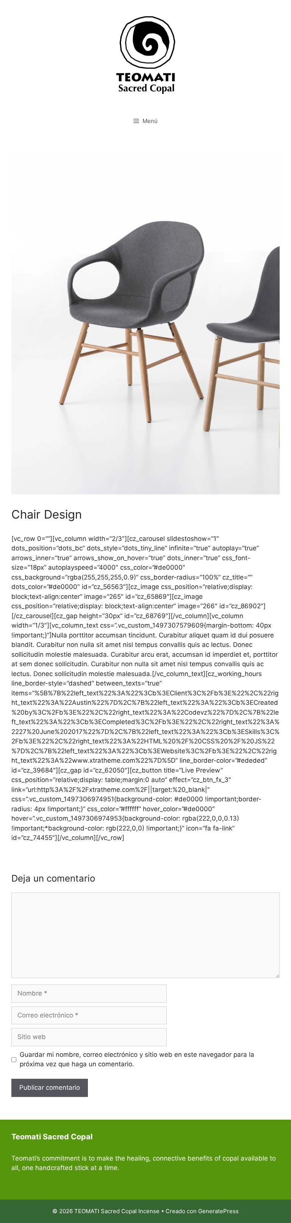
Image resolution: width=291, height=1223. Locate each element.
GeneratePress (218, 1211)
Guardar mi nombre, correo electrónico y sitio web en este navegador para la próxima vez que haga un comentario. (137, 1059)
